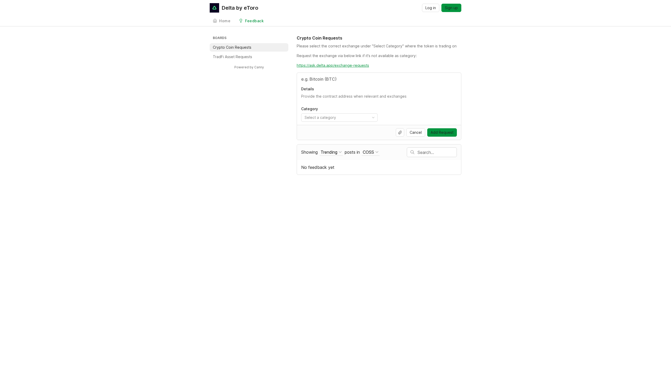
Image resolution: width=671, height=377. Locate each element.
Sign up (451, 7)
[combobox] (339, 117)
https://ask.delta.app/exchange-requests (333, 65)
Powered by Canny (249, 67)
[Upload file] (400, 132)
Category (309, 109)
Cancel (416, 132)
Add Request (442, 132)
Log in (430, 7)
